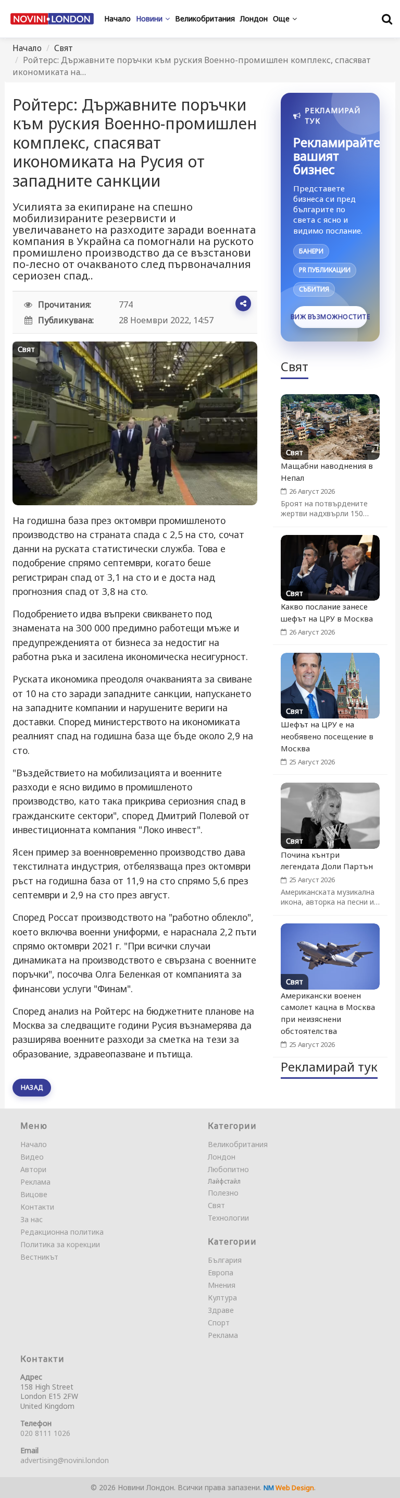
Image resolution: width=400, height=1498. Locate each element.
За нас (31, 1219)
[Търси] (387, 18)
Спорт (219, 1323)
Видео (32, 1157)
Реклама (35, 1182)
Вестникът (39, 1257)
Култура (222, 1297)
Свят (63, 48)
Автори (33, 1169)
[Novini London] (52, 18)
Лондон (221, 1157)
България (225, 1260)
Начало (27, 48)
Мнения (221, 1285)
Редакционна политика (62, 1232)
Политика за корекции (60, 1244)
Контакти (37, 1207)
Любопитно (228, 1169)
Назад (32, 1087)
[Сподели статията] (243, 303)
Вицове (33, 1194)
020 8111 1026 (45, 1433)
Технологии (228, 1218)
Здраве (221, 1310)
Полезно (223, 1193)
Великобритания (238, 1144)
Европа (220, 1272)
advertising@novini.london (64, 1460)
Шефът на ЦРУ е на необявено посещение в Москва (327, 736)
